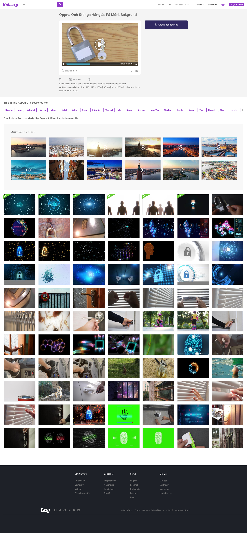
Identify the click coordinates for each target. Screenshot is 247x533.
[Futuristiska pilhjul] (193, 368)
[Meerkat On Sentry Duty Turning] (124, 368)
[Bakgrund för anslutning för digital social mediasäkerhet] (158, 228)
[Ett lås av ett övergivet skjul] (227, 438)
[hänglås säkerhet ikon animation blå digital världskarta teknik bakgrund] (158, 274)
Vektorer (160, 5)
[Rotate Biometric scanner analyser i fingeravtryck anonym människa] (89, 438)
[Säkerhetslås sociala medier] (89, 251)
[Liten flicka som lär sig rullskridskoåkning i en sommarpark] (193, 321)
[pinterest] (64, 510)
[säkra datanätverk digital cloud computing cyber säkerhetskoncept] (19, 204)
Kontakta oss (166, 493)
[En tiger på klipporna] (54, 391)
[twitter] (60, 510)
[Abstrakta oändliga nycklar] (54, 321)
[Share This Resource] (137, 70)
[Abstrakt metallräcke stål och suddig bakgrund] (19, 321)
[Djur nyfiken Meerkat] (158, 368)
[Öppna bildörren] (89, 391)
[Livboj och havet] (54, 298)
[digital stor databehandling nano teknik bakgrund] (124, 251)
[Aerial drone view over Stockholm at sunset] (104, 148)
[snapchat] (74, 510)
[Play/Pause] (64, 64)
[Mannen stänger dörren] (19, 438)
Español (134, 485)
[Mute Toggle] (132, 64)
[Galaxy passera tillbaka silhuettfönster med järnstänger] (124, 391)
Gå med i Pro (212, 5)
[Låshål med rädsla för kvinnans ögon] (193, 204)
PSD (187, 5)
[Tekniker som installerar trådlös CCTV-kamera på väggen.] (158, 414)
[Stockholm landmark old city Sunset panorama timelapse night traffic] (104, 170)
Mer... (133, 497)
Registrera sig (237, 4)
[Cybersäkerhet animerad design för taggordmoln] (193, 414)
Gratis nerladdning (168, 24)
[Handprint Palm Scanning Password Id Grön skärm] (124, 414)
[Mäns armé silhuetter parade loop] (124, 204)
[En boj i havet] (227, 368)
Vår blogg (164, 489)
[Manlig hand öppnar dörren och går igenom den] (124, 321)
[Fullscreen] (136, 64)
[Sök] (60, 4)
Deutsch (134, 493)
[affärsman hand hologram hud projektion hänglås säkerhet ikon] (227, 251)
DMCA (107, 493)
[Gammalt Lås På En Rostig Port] (54, 228)
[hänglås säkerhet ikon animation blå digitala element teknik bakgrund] (89, 274)
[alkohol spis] (19, 391)
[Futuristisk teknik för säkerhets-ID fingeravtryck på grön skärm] (124, 438)
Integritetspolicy (181, 510)
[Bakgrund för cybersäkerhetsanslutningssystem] (193, 228)
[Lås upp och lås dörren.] (89, 321)
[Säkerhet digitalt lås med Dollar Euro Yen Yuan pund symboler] (19, 251)
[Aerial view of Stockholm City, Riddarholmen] (143, 148)
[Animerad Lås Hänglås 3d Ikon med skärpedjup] (89, 228)
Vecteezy (79, 485)
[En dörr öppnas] (89, 298)
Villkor (168, 510)
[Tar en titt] (193, 391)
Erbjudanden (110, 480)
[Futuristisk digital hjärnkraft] (158, 251)
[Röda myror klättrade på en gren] (158, 344)
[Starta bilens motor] (227, 344)
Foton (169, 5)
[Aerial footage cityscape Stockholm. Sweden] (181, 170)
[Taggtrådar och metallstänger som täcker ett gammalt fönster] (158, 391)
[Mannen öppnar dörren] (54, 414)
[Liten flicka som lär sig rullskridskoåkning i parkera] (158, 321)
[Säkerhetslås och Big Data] (54, 251)
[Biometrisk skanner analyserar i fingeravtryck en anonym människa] (54, 438)
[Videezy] (10, 5)
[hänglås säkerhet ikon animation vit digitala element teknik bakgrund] (193, 251)
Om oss (163, 480)
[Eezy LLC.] (45, 510)
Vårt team (164, 485)
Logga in (223, 5)
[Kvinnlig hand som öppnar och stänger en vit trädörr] (227, 321)
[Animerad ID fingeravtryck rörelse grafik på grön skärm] (158, 438)
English (133, 480)
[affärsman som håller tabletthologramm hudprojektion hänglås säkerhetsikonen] (124, 274)
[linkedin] (78, 510)
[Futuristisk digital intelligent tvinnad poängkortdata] (89, 344)
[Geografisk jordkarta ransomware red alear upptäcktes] (19, 228)
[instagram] (69, 510)
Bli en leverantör (82, 493)
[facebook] (55, 510)
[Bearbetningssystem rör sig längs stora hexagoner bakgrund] (54, 344)
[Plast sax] (193, 438)
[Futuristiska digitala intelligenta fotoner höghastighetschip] (124, 344)
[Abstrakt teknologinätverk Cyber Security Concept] (124, 228)
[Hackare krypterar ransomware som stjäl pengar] (89, 414)
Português (135, 489)
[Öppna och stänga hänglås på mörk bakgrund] (227, 204)
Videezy (78, 489)
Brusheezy (80, 480)
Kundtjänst (109, 489)
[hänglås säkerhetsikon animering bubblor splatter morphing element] (54, 274)
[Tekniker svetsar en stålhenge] (227, 414)
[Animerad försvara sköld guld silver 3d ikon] (19, 298)
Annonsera (109, 485)
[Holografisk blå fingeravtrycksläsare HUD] (193, 344)
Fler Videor (178, 5)
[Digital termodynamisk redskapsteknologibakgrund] (227, 228)
